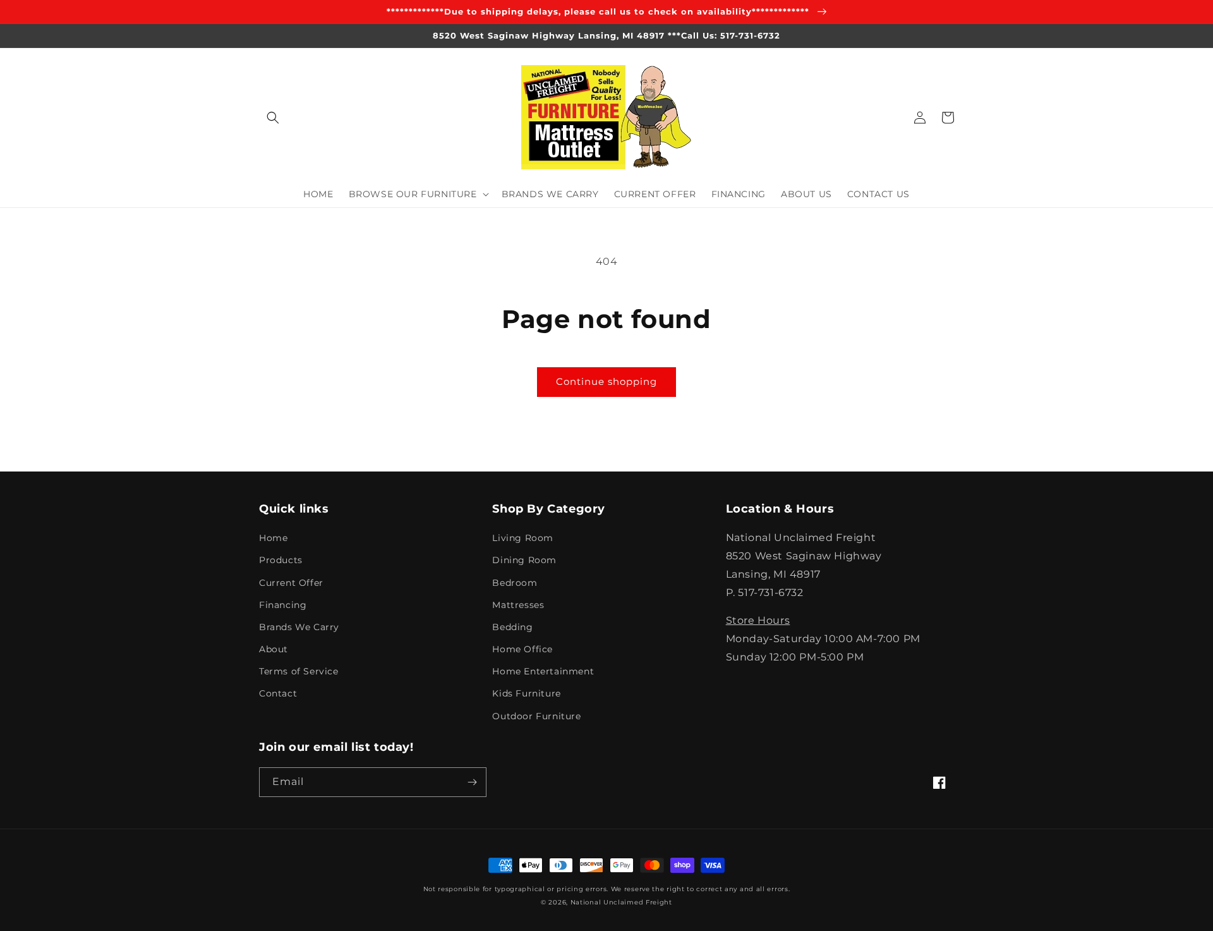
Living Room (522, 538)
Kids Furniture (526, 693)
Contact (278, 693)
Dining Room (524, 560)
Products (281, 560)
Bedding (512, 627)
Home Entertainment (543, 671)
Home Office (522, 649)
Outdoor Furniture (536, 716)
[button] (273, 117)
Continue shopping (606, 381)
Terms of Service (299, 671)
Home (273, 538)
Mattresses (518, 605)
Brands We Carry (299, 627)
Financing (282, 605)
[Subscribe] (472, 782)
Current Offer (291, 582)
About (273, 649)
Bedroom (514, 582)
